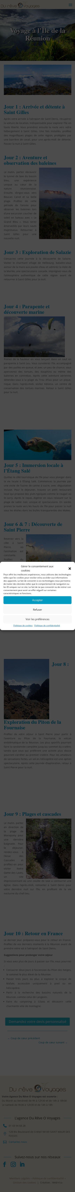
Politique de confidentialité (47, 625)
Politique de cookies (23, 625)
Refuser (37, 609)
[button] (70, 568)
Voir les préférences (37, 619)
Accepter (37, 600)
